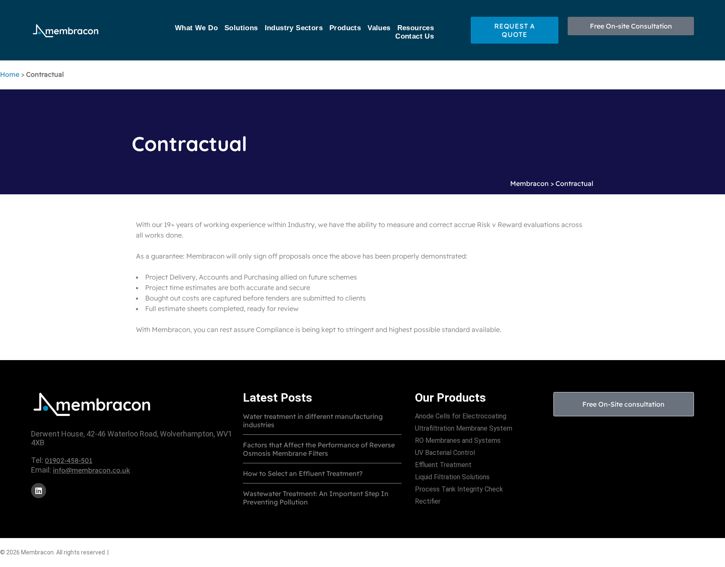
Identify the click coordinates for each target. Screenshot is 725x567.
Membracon (529, 183)
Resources (415, 28)
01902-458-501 (68, 460)
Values (379, 28)
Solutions (241, 28)
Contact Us (414, 36)
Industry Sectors (294, 28)
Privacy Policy (132, 552)
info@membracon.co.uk (91, 470)
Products (345, 28)
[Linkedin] (38, 490)
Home (9, 74)
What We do (196, 28)
